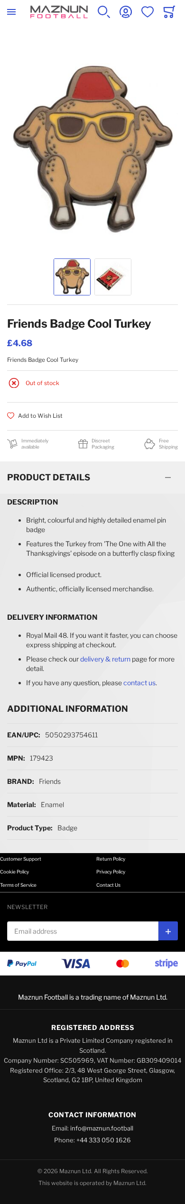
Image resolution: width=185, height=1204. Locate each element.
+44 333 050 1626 (103, 1140)
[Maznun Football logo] (59, 11)
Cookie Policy (14, 871)
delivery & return (105, 659)
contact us (139, 683)
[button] (72, 276)
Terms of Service (18, 885)
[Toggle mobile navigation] (11, 12)
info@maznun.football (101, 1128)
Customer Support (20, 859)
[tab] (92, 477)
